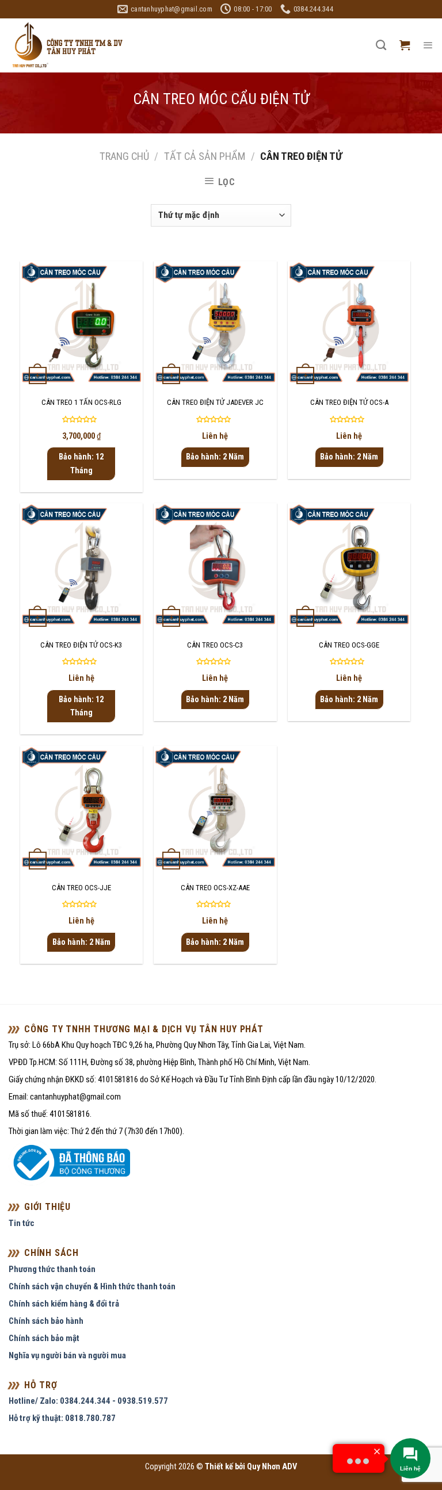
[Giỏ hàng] (404, 45)
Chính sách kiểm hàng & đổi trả (64, 1304)
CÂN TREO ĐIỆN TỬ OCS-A (349, 402)
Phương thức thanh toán (52, 1269)
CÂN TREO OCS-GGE (349, 645)
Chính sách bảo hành (46, 1321)
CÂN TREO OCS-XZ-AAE (215, 887)
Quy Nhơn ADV (272, 1467)
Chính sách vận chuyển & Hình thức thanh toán (92, 1286)
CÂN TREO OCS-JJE (81, 887)
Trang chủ (124, 156)
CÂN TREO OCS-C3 (215, 645)
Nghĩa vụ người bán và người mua (67, 1355)
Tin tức (22, 1223)
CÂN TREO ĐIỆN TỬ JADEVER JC (215, 402)
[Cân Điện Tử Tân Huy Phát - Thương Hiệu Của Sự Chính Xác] (67, 45)
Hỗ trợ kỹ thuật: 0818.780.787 (62, 1418)
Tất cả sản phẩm (204, 156)
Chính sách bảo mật (44, 1338)
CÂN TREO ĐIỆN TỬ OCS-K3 (81, 645)
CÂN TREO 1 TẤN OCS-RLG (81, 402)
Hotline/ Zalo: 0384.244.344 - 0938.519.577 (88, 1401)
